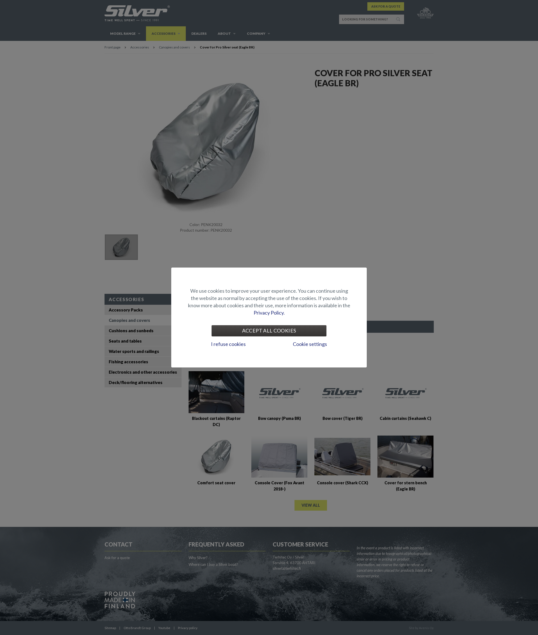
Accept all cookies (269, 330)
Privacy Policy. (269, 313)
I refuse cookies (228, 344)
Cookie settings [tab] (310, 344)
